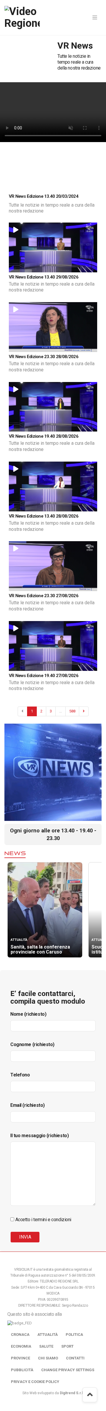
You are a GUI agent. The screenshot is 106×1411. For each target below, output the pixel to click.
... (60, 711)
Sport (67, 1346)
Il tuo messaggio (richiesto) (39, 1135)
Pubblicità (22, 1370)
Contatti (75, 1358)
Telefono (20, 1075)
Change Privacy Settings (67, 1370)
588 (72, 711)
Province (20, 1358)
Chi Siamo (48, 1358)
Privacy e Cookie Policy (35, 1381)
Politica (74, 1334)
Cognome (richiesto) (32, 1044)
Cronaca (20, 1334)
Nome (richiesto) (28, 1014)
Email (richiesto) (27, 1105)
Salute (46, 1346)
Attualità (47, 1334)
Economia (21, 1346)
